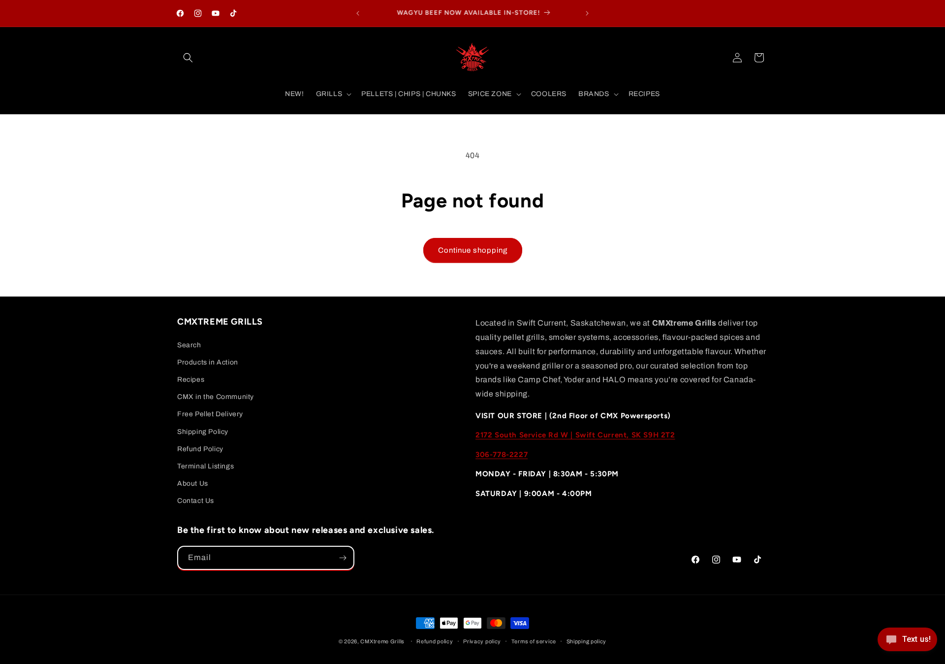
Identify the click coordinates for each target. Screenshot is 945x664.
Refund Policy (200, 449)
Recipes (190, 379)
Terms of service (533, 641)
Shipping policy (587, 641)
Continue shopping (472, 250)
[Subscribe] (342, 558)
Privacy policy (482, 641)
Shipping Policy (202, 431)
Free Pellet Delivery (210, 414)
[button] (188, 57)
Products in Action (207, 362)
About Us (192, 483)
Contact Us (195, 500)
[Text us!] (907, 643)
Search (189, 345)
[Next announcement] (587, 13)
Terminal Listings (205, 466)
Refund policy (434, 641)
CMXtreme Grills (382, 641)
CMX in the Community (215, 396)
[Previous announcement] (358, 13)
